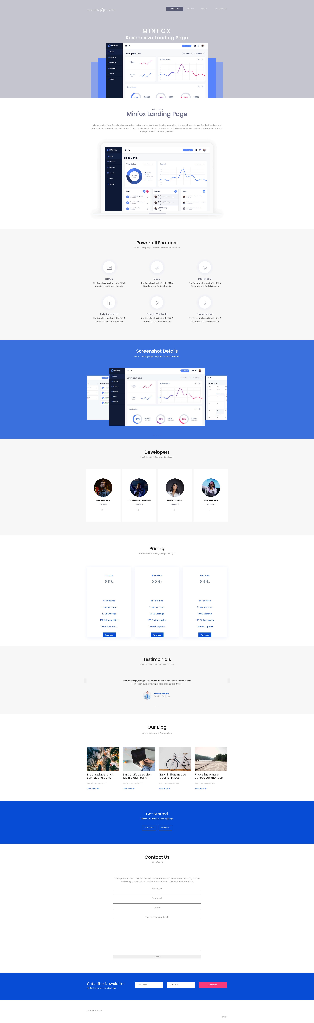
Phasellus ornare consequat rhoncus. (209, 776)
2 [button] (155, 435)
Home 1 (223, 1017)
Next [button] (229, 680)
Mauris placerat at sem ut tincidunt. (100, 776)
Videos (204, 8)
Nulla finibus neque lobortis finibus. (172, 776)
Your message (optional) (157, 917)
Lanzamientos (221, 8)
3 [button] (157, 435)
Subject (157, 907)
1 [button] (153, 435)
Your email (157, 898)
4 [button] (159, 435)
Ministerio (175, 8)
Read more (92, 788)
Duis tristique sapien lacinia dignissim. (137, 776)
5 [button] (161, 435)
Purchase (109, 635)
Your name (157, 888)
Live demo (149, 828)
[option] (140, 400)
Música (190, 8)
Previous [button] (85, 680)
